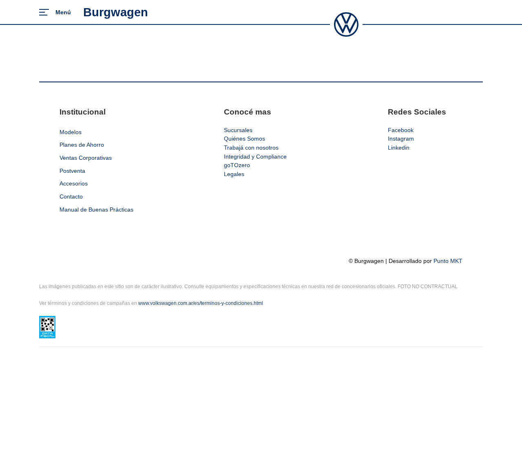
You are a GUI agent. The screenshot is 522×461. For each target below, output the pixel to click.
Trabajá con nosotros (251, 147)
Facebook (401, 130)
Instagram (401, 138)
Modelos (71, 132)
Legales (234, 174)
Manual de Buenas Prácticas (96, 209)
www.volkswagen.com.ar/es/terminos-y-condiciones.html (200, 303)
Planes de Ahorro (82, 144)
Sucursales (238, 130)
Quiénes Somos (244, 138)
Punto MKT (448, 261)
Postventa (72, 171)
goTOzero (237, 165)
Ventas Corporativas (86, 157)
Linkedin (398, 147)
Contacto (71, 196)
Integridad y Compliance (255, 156)
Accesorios (74, 183)
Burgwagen (115, 12)
